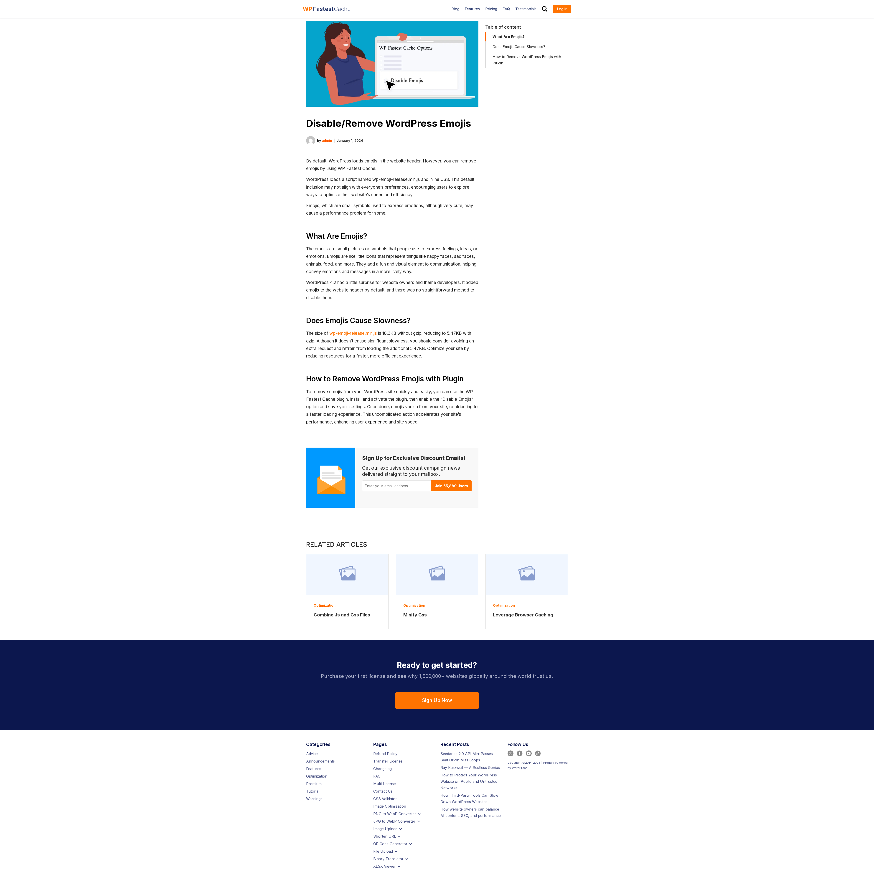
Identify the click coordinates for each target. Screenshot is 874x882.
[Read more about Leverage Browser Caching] (527, 574)
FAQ (377, 776)
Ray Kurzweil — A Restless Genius (470, 767)
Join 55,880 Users (451, 486)
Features (313, 768)
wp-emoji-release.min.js (353, 333)
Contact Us (383, 791)
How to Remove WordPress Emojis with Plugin (527, 59)
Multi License (384, 783)
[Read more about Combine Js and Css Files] (347, 574)
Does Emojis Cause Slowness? (519, 46)
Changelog (382, 768)
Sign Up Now (437, 700)
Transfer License (387, 761)
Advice (312, 753)
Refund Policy (385, 753)
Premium (314, 783)
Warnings (314, 798)
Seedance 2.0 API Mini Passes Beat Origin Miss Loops (466, 756)
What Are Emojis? (509, 36)
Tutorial (312, 791)
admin (327, 140)
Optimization (324, 605)
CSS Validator (385, 798)
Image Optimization (389, 806)
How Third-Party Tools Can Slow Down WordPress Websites (469, 798)
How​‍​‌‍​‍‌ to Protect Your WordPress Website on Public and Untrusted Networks (468, 781)
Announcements (320, 761)
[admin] (310, 140)
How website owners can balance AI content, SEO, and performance (470, 812)
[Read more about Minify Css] (437, 574)
